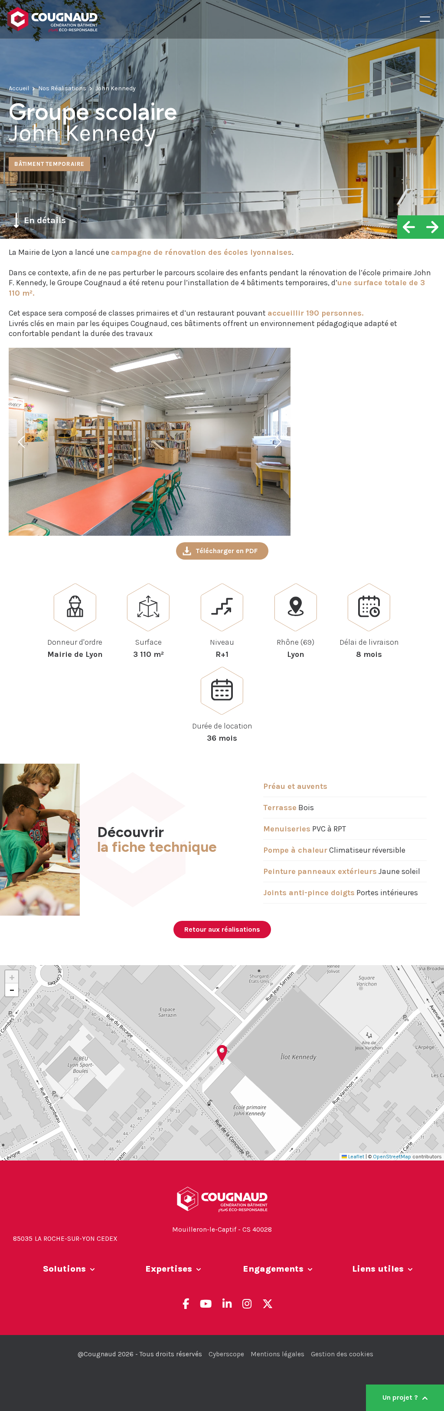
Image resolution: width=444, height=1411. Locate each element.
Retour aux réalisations (222, 929)
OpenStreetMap (392, 1157)
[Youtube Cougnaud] (206, 1304)
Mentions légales (277, 1354)
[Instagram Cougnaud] (246, 1304)
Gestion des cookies (342, 1354)
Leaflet (355, 1157)
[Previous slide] (22, 441)
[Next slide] (277, 441)
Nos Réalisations (62, 88)
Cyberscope (226, 1354)
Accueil (19, 88)
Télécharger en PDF (227, 551)
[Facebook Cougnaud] (186, 1304)
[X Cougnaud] (267, 1304)
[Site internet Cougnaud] (206, 20)
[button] (222, 1053)
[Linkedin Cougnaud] (227, 1304)
